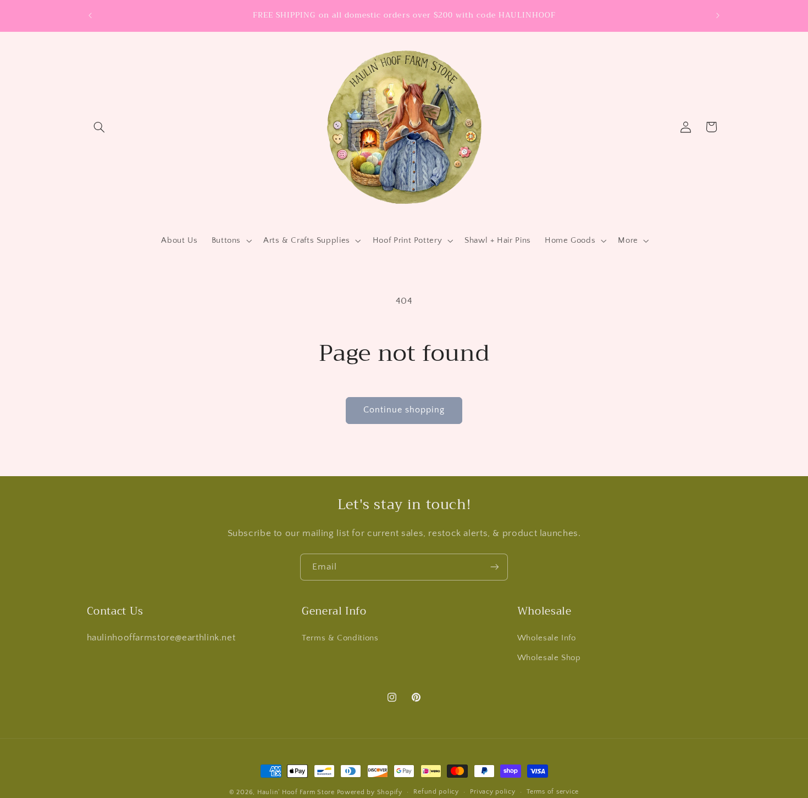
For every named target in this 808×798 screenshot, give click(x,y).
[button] (99, 126)
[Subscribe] (494, 567)
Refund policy (436, 792)
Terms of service (553, 792)
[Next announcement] (718, 15)
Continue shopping (404, 410)
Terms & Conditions (340, 637)
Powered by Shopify (369, 792)
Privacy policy (492, 792)
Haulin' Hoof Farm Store (296, 792)
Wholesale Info (546, 637)
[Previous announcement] (90, 15)
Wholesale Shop (549, 658)
